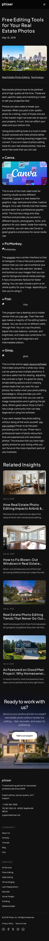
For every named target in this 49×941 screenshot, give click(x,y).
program (11, 257)
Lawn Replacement (10, 887)
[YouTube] (3, 929)
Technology (37, 77)
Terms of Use (20, 923)
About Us (6, 833)
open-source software (35, 364)
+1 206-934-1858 (9, 804)
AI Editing (6, 901)
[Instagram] (18, 929)
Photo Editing (7, 872)
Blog (4, 847)
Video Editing (7, 877)
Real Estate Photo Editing (16, 77)
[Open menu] (44, 4)
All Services (7, 867)
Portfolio (5, 838)
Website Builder (8, 906)
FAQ (3, 852)
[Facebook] (8, 929)
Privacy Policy (7, 923)
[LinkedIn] (23, 929)
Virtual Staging (8, 882)
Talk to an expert (24, 735)
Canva (16, 198)
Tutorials (5, 842)
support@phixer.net (11, 815)
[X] (13, 929)
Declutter (6, 891)
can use (23, 316)
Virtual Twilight (8, 896)
